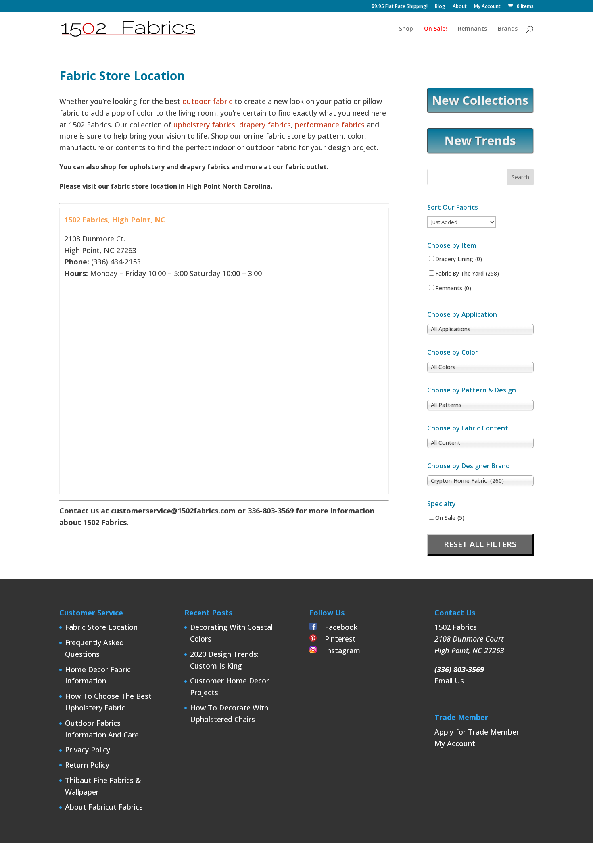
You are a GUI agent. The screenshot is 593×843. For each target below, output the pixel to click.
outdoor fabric (207, 101)
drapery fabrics (265, 124)
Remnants (472, 29)
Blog (440, 7)
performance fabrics (330, 124)
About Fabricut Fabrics (104, 807)
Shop (406, 29)
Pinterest (336, 639)
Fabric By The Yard (467, 273)
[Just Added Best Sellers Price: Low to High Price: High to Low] (461, 222)
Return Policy (87, 765)
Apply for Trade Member (476, 732)
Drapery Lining (458, 259)
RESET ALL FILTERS (480, 544)
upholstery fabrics (203, 124)
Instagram (338, 650)
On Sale (449, 517)
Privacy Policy (87, 749)
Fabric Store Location (101, 627)
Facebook (337, 627)
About (460, 7)
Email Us (449, 680)
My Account (487, 7)
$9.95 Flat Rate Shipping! (400, 7)
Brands (508, 29)
